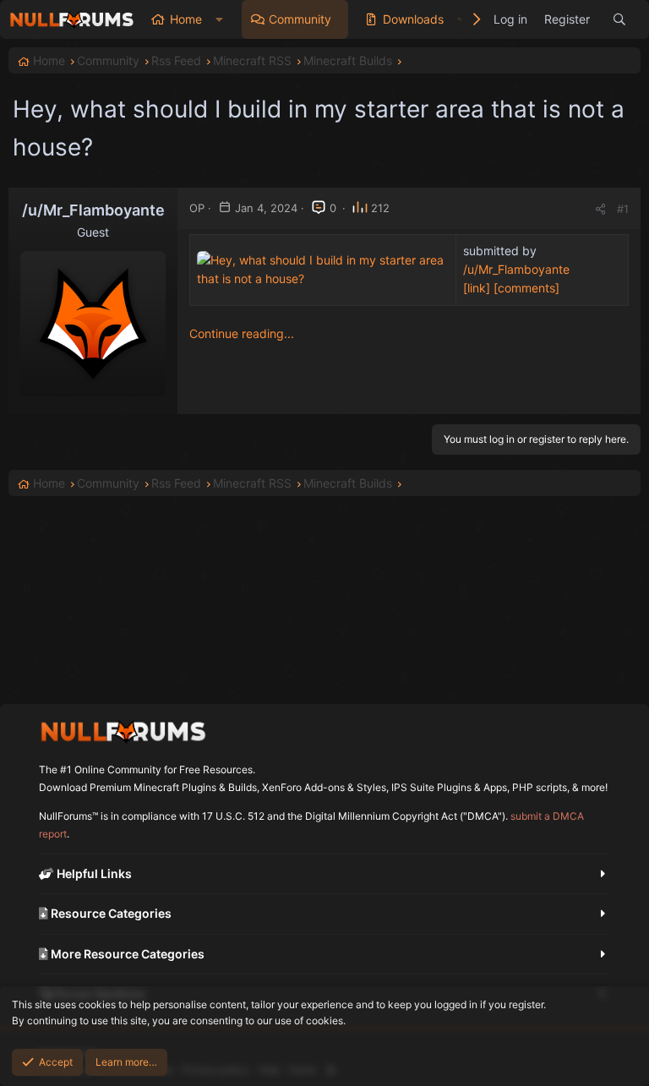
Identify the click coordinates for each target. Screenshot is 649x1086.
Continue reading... (241, 333)
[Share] (600, 209)
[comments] (526, 288)
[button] (219, 19)
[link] (476, 288)
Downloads (413, 19)
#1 (623, 209)
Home (186, 19)
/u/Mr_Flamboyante (516, 269)
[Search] (619, 19)
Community (300, 19)
